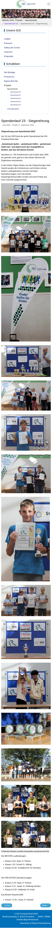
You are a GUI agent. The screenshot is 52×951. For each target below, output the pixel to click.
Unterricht (8, 52)
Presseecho (9, 77)
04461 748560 (44, 917)
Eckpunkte (8, 56)
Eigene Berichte (11, 81)
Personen (8, 43)
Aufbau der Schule (12, 48)
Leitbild (7, 39)
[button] (26, 198)
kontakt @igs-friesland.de (27, 920)
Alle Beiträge (9, 72)
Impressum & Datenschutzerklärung (35, 923)
